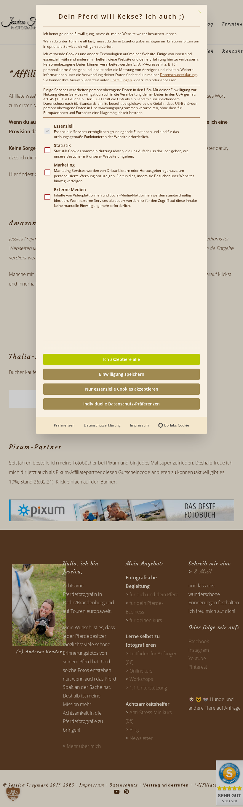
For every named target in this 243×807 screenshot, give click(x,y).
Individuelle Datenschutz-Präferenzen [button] (121, 404)
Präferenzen (64, 425)
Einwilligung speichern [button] (121, 374)
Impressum (139, 425)
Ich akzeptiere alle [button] (121, 359)
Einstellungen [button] (121, 80)
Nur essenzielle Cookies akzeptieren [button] (121, 389)
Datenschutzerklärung (178, 74)
